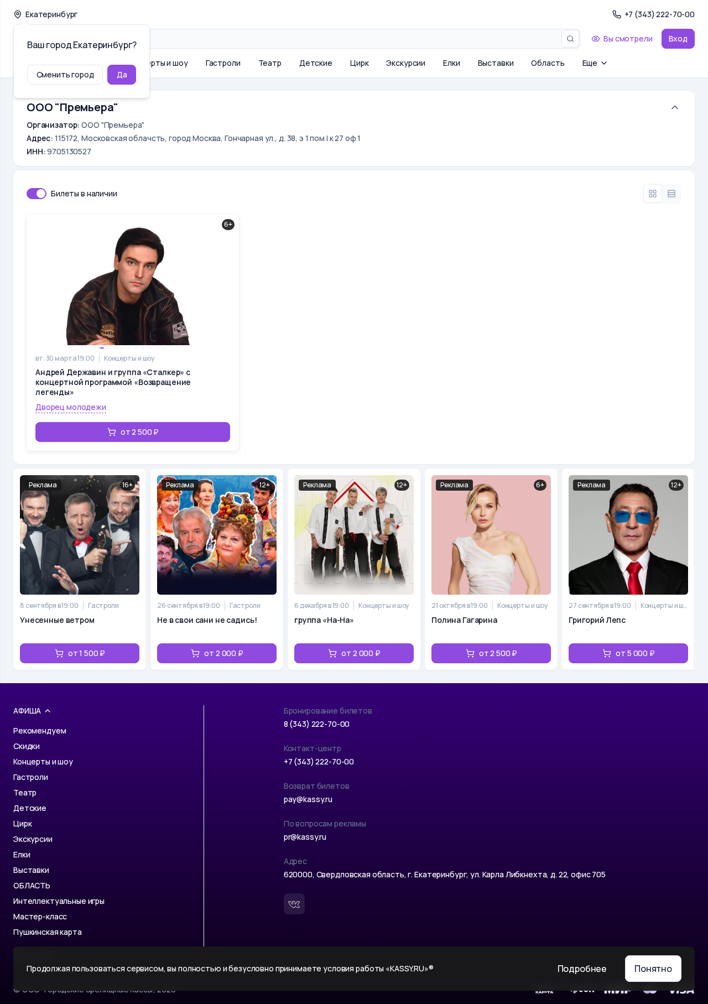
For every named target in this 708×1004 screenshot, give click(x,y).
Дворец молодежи (70, 407)
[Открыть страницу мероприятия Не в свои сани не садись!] (216, 569)
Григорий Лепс (597, 620)
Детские (315, 63)
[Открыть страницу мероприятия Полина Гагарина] (491, 569)
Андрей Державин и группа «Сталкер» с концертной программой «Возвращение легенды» (113, 382)
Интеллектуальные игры (59, 901)
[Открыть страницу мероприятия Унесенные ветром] (79, 569)
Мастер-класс (40, 916)
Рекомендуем (39, 730)
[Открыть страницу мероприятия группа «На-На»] (354, 569)
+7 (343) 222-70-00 (319, 761)
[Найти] (570, 39)
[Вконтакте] (294, 903)
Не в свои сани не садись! (207, 620)
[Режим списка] (671, 193)
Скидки (26, 746)
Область (547, 63)
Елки (451, 63)
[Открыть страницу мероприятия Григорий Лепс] (628, 569)
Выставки (496, 63)
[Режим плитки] (653, 193)
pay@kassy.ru (308, 799)
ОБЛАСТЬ (31, 885)
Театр (270, 63)
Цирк (359, 63)
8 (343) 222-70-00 (317, 724)
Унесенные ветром (57, 620)
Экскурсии (405, 63)
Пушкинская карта (47, 932)
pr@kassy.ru (305, 836)
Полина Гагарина (464, 620)
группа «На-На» (324, 620)
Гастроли (223, 63)
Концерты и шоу (158, 63)
